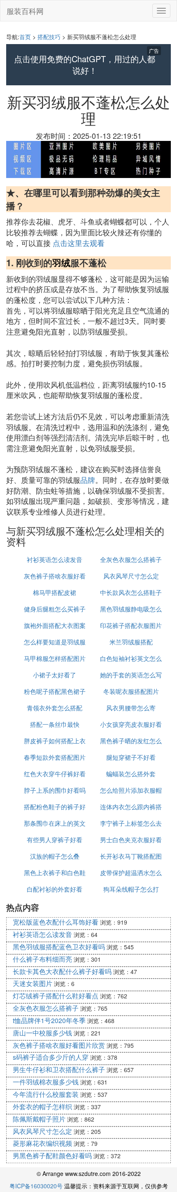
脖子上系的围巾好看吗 (55, 790)
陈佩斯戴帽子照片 (39, 1119)
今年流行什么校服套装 (46, 1094)
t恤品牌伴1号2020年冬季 (49, 1020)
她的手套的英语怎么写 (131, 674)
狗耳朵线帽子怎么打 (131, 889)
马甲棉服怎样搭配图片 (55, 658)
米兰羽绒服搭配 (131, 641)
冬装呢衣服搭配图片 (131, 691)
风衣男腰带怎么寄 (131, 707)
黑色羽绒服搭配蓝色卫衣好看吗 (59, 946)
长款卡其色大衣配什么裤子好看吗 (62, 971)
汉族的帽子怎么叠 (54, 856)
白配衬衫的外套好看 (54, 889)
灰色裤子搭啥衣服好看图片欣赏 (59, 1045)
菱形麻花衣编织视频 (42, 1143)
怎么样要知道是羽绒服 (55, 641)
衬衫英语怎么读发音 (54, 559)
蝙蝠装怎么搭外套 (131, 773)
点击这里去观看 (79, 242)
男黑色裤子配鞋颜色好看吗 (52, 1155)
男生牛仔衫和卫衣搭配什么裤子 (59, 1069)
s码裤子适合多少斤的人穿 (50, 1057)
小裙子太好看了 (54, 674)
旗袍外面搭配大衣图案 (55, 625)
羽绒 (61, 262)
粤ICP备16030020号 (36, 1186)
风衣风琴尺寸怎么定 (131, 575)
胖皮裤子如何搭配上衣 (55, 740)
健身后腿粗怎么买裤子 (55, 608)
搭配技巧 (49, 37)
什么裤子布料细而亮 (42, 959)
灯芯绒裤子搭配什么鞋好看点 (55, 995)
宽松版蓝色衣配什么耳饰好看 (55, 922)
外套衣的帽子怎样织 (42, 1106)
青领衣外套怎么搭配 (54, 707)
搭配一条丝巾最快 (54, 724)
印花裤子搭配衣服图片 (131, 625)
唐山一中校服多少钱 (42, 1032)
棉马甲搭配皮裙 (54, 592)
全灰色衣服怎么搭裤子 (131, 559)
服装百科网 (25, 10)
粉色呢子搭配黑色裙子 (55, 691)
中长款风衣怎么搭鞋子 (131, 592)
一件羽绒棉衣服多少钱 (46, 1082)
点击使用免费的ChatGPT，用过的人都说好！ (84, 65)
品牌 (87, 479)
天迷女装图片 (32, 983)
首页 (25, 37)
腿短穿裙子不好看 (131, 757)
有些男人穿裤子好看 (54, 839)
